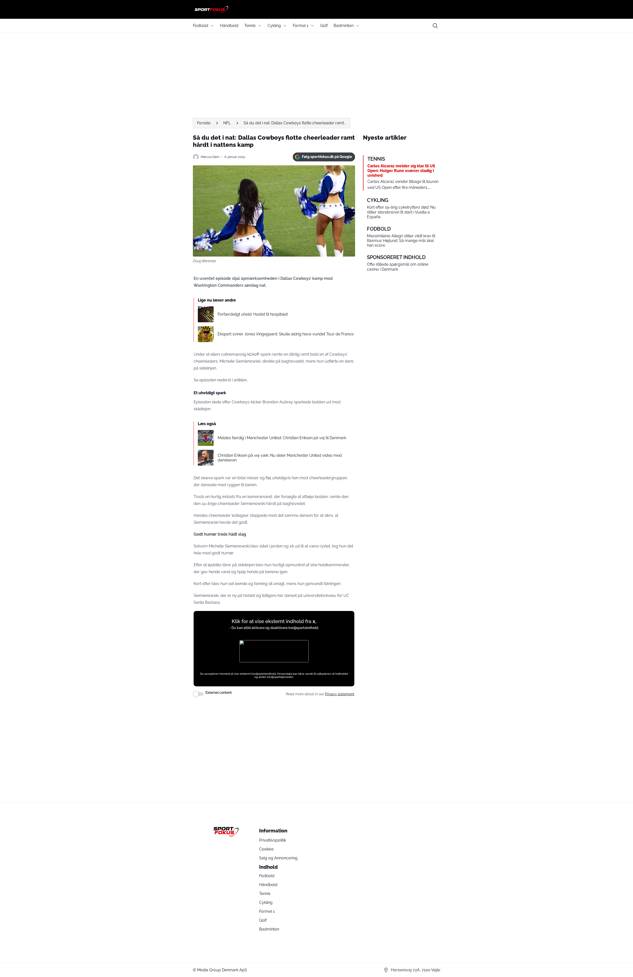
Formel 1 (300, 25)
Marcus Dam (210, 157)
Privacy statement (339, 694)
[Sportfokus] (316, 9)
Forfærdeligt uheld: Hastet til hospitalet (253, 314)
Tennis (250, 25)
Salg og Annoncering (278, 858)
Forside (203, 123)
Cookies (266, 849)
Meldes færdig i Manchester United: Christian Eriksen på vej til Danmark (282, 437)
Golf (324, 25)
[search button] (435, 26)
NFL (227, 123)
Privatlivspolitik (272, 840)
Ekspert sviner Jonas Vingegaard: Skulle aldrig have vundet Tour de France (286, 334)
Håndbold (229, 25)
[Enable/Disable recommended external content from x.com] (198, 694)
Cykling (274, 25)
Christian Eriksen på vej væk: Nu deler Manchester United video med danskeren (280, 457)
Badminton (344, 25)
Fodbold (200, 25)
